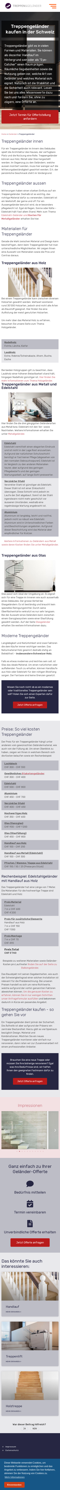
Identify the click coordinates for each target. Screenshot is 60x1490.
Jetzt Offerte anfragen (30, 704)
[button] (5, 1130)
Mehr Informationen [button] (15, 1477)
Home (4, 134)
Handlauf (12, 1306)
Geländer (13, 134)
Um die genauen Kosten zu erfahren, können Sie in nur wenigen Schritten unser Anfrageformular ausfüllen (27, 995)
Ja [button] (24, 1428)
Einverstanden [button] (14, 1485)
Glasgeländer (43, 622)
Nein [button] (35, 1428)
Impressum (10, 1446)
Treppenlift (14, 1356)
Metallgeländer (16, 434)
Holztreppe (14, 1406)
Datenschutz (12, 1450)
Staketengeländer (33, 773)
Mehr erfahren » (13, 1312)
